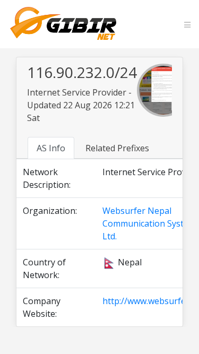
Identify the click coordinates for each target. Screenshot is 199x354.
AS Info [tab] (51, 148)
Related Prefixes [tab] (117, 148)
